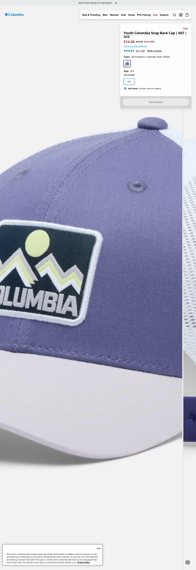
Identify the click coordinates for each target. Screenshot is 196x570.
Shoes (131, 14)
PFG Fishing (144, 14)
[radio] (127, 63)
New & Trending (91, 14)
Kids (123, 14)
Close (98, 548)
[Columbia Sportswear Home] (14, 14)
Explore (164, 14)
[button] (188, 562)
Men (105, 14)
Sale (155, 14)
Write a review (154, 50)
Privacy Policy (83, 562)
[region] (98, 288)
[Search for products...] (174, 15)
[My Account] (181, 15)
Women (114, 14)
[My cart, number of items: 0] (187, 15)
